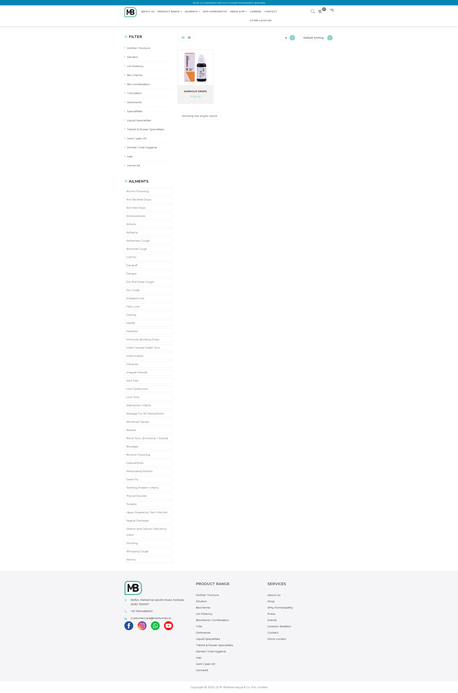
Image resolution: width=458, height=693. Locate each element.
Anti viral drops (135, 207)
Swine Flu (132, 479)
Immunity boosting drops (142, 339)
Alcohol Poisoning (137, 191)
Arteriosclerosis (135, 216)
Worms (130, 559)
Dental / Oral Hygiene (211, 651)
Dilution (201, 601)
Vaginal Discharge (137, 520)
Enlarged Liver (135, 298)
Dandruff (131, 265)
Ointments (203, 632)
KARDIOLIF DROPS (195, 91)
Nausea (131, 430)
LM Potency (204, 614)
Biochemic (203, 607)
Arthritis (131, 224)
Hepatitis (132, 331)
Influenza (132, 364)
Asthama (132, 232)
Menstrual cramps (137, 421)
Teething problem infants (142, 487)
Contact (272, 632)
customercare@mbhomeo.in (151, 618)
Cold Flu (131, 257)
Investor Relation (279, 626)
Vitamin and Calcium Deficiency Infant (146, 532)
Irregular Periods (136, 372)
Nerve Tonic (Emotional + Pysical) (147, 438)
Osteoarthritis (134, 463)
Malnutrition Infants (138, 405)
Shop (271, 601)
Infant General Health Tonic (143, 347)
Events (272, 620)
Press (271, 614)
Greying (131, 314)
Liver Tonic (133, 397)
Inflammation (134, 356)
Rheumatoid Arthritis (139, 471)
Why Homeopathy (280, 607)
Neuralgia (132, 446)
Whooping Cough (137, 551)
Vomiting (132, 543)
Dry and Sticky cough (140, 282)
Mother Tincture (207, 595)
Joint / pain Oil (205, 664)
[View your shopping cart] (320, 11)
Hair (199, 657)
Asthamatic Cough (138, 240)
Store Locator (276, 639)
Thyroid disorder (136, 496)
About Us (274, 595)
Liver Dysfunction (137, 389)
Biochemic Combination (212, 620)
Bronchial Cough (136, 249)
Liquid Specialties (208, 639)
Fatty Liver (133, 306)
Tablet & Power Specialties (214, 645)
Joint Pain (132, 380)
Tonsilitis (131, 504)
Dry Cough (133, 290)
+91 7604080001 (142, 611)
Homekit (202, 670)
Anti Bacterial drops (138, 199)
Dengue (131, 273)
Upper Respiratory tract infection (147, 512)
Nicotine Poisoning (138, 454)
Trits (199, 626)
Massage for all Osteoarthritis (145, 413)
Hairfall (130, 323)
